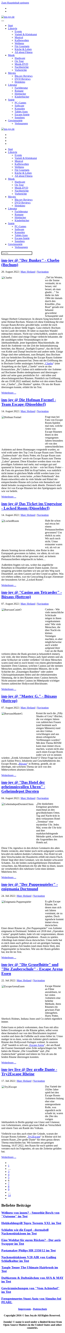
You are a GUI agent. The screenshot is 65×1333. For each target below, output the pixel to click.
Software (19, 105)
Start (10, 25)
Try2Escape (34, 1136)
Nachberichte (22, 67)
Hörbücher (20, 93)
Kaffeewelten (22, 40)
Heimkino (20, 81)
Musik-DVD (21, 64)
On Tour (19, 61)
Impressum (24, 1309)
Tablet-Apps (21, 111)
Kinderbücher (22, 96)
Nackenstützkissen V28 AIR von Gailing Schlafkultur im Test (28, 1259)
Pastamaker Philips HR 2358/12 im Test (28, 1250)
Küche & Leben (23, 49)
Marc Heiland (28, 271)
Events (18, 31)
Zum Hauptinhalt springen (15, 2)
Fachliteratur (21, 87)
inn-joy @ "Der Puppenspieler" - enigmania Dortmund (29, 886)
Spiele (11, 99)
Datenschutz (40, 1309)
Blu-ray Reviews (23, 76)
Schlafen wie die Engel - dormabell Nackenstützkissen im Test (24, 1231)
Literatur (12, 84)
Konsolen (20, 108)
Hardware (20, 58)
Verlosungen (21, 123)
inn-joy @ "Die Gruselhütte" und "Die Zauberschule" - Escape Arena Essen (32, 969)
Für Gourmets (22, 46)
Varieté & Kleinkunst (26, 34)
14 (9, 1195)
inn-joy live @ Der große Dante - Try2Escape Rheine (29, 1071)
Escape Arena (37, 1045)
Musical (19, 37)
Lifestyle (12, 28)
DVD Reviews (22, 79)
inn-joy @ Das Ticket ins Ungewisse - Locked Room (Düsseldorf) (31, 506)
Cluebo (49, 363)
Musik (11, 55)
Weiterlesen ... (8, 392)
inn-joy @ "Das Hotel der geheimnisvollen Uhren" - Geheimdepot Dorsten (23, 786)
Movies (12, 73)
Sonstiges (20, 117)
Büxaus (23, 763)
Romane (19, 90)
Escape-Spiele (22, 114)
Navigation (43, 271)
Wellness (19, 43)
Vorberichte (21, 70)
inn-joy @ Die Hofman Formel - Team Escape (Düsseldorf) (28, 402)
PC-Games (20, 102)
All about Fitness (23, 52)
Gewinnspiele (15, 120)
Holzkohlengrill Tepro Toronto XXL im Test (31, 1223)
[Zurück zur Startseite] (7, 17)
